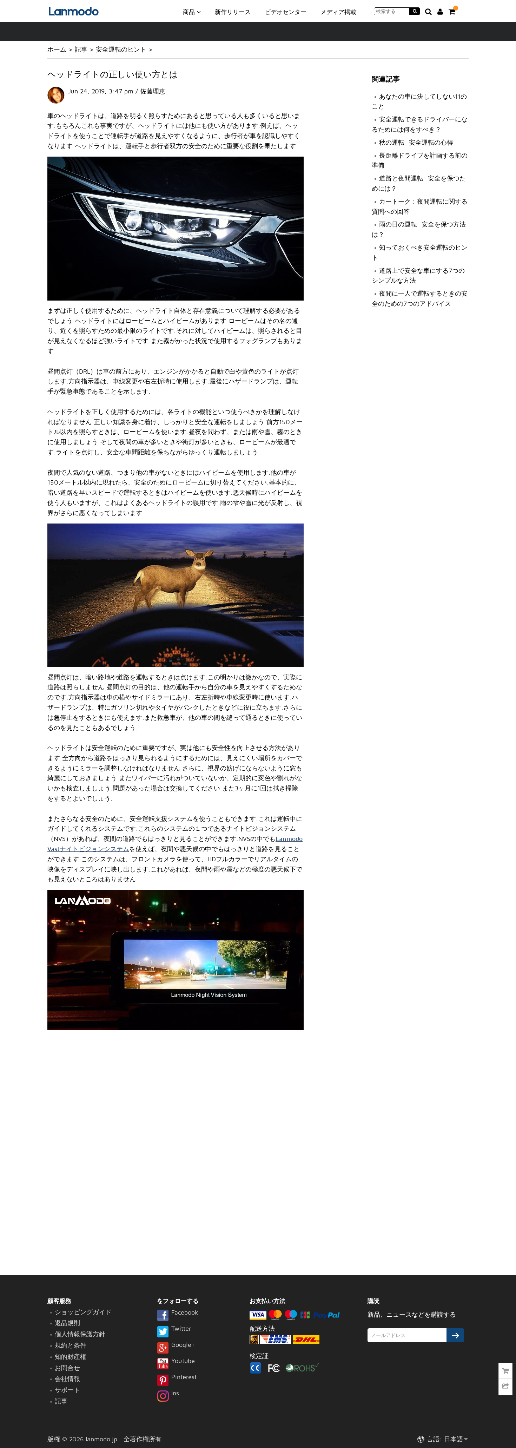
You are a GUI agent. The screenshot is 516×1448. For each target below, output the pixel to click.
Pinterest (184, 1377)
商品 (190, 11)
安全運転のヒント (121, 49)
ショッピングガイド (83, 1312)
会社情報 (67, 1378)
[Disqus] (175, 1154)
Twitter (181, 1329)
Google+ (183, 1345)
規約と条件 (70, 1345)
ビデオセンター (285, 12)
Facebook (184, 1313)
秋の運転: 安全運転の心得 (416, 142)
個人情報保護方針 (80, 1334)
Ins (175, 1393)
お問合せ (67, 1367)
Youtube (183, 1361)
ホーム (56, 49)
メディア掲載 (338, 12)
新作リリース (233, 12)
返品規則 (67, 1323)
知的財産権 (70, 1356)
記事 (81, 49)
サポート (67, 1390)
